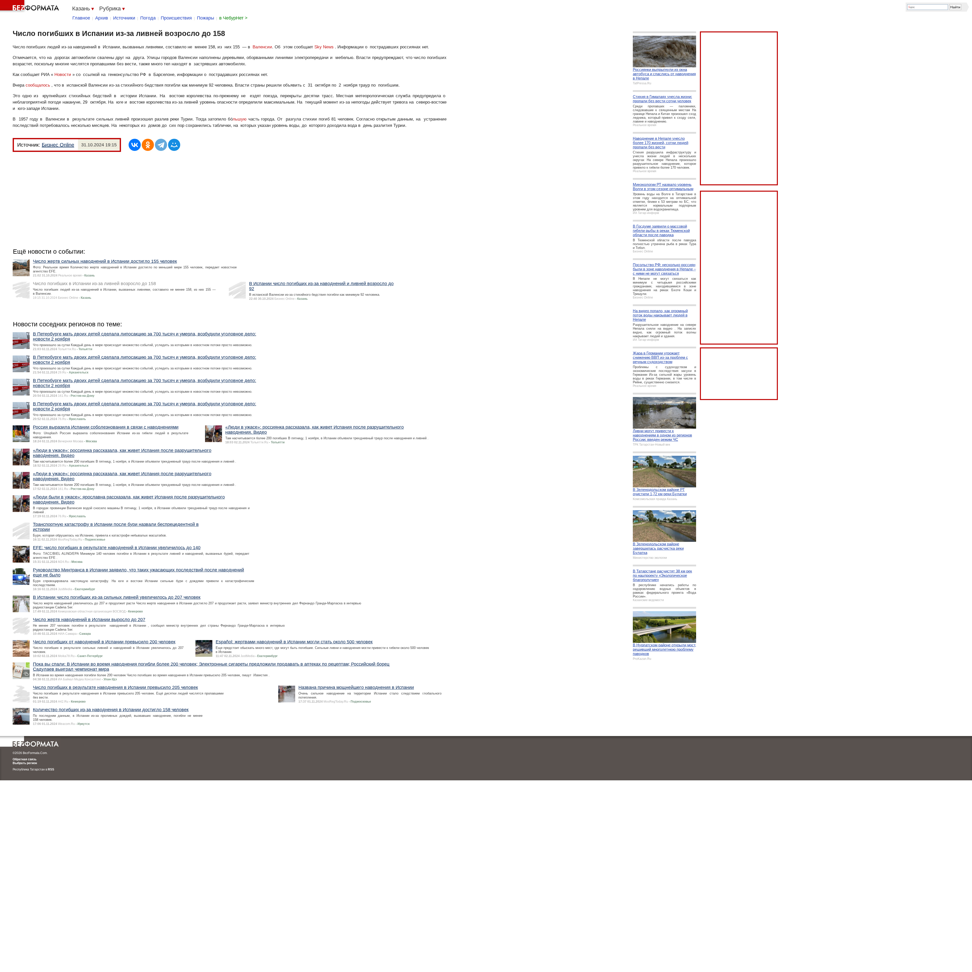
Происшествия (176, 18)
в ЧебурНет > (233, 18)
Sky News (324, 47)
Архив (101, 18)
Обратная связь (24, 759)
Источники (124, 18)
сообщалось (38, 85)
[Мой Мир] (174, 145)
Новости (62, 74)
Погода (148, 18)
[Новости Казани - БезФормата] (30, 6)
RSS (51, 769)
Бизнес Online (58, 145)
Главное (81, 18)
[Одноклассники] (148, 145)
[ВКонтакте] (135, 145)
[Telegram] (161, 145)
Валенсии (262, 47)
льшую (240, 119)
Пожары (205, 18)
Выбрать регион (25, 763)
